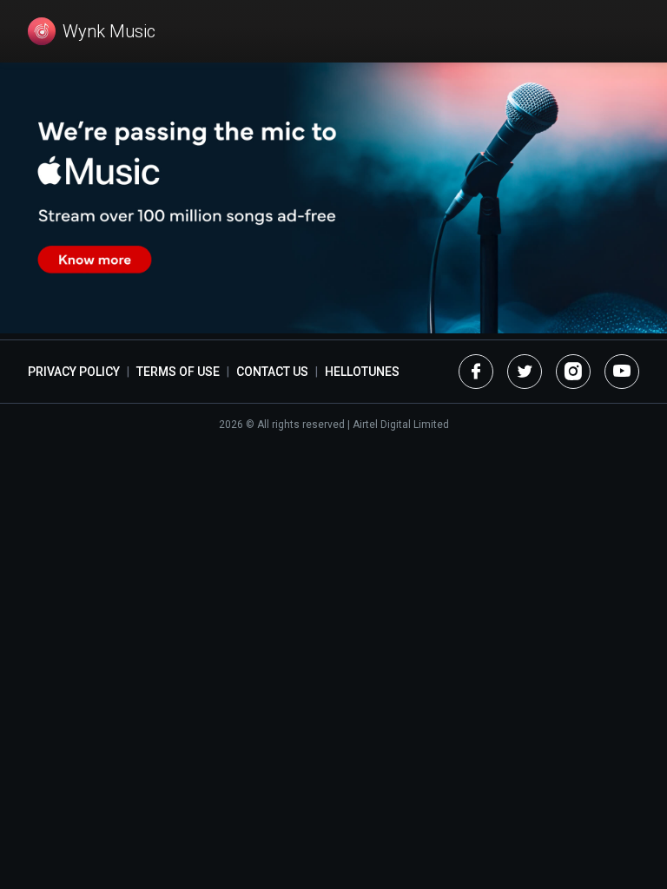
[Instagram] (573, 371)
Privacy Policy (74, 372)
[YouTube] (621, 371)
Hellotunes (362, 372)
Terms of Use (178, 372)
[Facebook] (476, 371)
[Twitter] (524, 371)
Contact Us (272, 372)
